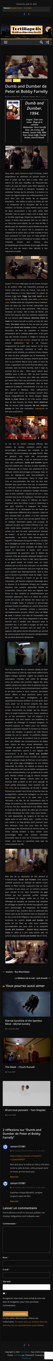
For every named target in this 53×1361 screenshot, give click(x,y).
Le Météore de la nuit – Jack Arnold (31, 978)
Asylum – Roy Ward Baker (18, 971)
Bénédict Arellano (29, 97)
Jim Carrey (41, 97)
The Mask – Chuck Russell (20, 1067)
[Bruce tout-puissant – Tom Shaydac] (26, 1082)
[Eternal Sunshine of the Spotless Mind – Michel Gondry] (26, 993)
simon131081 (18, 1146)
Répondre (14, 1177)
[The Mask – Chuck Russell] (26, 1039)
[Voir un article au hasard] (47, 42)
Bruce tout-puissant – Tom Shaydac (25, 1110)
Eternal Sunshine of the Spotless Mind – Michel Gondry (23, 1022)
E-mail (6, 1269)
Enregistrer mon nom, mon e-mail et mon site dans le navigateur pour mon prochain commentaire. (24, 1302)
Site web (7, 1281)
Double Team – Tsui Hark (21, 8)
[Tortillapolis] (26, 25)
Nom (6, 1257)
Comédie (17, 80)
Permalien (41, 1151)
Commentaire (10, 1223)
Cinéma (8, 80)
